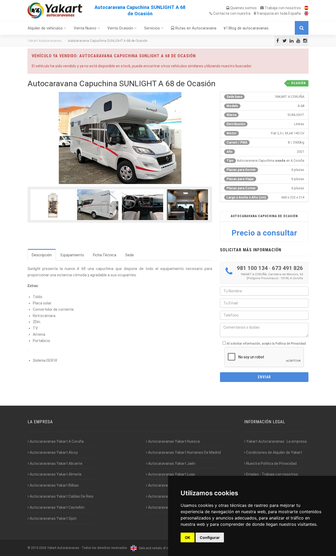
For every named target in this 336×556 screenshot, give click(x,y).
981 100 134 (252, 268)
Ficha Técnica (104, 255)
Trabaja (282, 8)
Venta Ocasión (120, 28)
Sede (129, 255)
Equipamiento (72, 255)
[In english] (305, 13)
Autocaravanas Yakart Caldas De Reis (61, 496)
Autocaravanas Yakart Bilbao (54, 485)
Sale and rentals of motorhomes (161, 548)
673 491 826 (287, 268)
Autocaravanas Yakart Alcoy (53, 452)
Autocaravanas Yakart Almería (55, 474)
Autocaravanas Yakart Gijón (53, 518)
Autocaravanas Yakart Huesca (173, 441)
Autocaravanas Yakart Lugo (171, 474)
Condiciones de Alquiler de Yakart (273, 452)
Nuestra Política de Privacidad (271, 463)
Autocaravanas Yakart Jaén (171, 463)
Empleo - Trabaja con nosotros (271, 474)
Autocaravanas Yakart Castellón (57, 507)
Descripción (42, 255)
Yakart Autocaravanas (45, 41)
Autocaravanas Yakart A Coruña (56, 441)
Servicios (152, 28)
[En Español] (305, 8)
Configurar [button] (210, 537)
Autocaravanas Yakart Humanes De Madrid (184, 452)
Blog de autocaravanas (248, 28)
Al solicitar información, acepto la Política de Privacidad (266, 343)
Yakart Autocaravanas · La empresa (276, 441)
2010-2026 (38, 548)
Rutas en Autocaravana (195, 28)
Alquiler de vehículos (46, 28)
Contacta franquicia (256, 13)
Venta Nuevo (85, 28)
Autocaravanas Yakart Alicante (55, 463)
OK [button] (187, 537)
